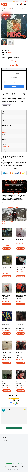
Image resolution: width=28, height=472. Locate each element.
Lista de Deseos (6, 446)
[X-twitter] (17, 469)
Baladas (15, 8)
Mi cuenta (5, 437)
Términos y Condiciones (9, 449)
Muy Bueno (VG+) (6, 146)
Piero (8, 54)
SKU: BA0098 (21, 384)
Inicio (2, 8)
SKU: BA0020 (6, 326)
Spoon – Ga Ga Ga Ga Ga (8, 221)
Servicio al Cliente (7, 443)
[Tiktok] (15, 469)
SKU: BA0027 (6, 298)
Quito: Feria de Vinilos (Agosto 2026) (11, 193)
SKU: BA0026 (20, 242)
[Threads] (19, 469)
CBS (3, 127)
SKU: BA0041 (6, 356)
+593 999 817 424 (14, 463)
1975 (3, 118)
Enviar (14, 86)
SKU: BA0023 (20, 326)
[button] (25, 4)
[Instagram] (10, 469)
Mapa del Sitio (6, 456)
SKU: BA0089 (20, 356)
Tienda (6, 8)
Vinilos (10, 8)
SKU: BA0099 (6, 242)
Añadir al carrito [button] (6, 248)
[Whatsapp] (8, 469)
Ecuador (4, 132)
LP (2, 122)
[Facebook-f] (13, 469)
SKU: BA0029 (6, 384)
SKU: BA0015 (20, 269)
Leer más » (4, 204)
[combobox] (7, 82)
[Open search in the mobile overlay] (10, 4)
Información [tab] (6, 105)
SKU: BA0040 (21, 298)
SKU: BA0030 (6, 270)
